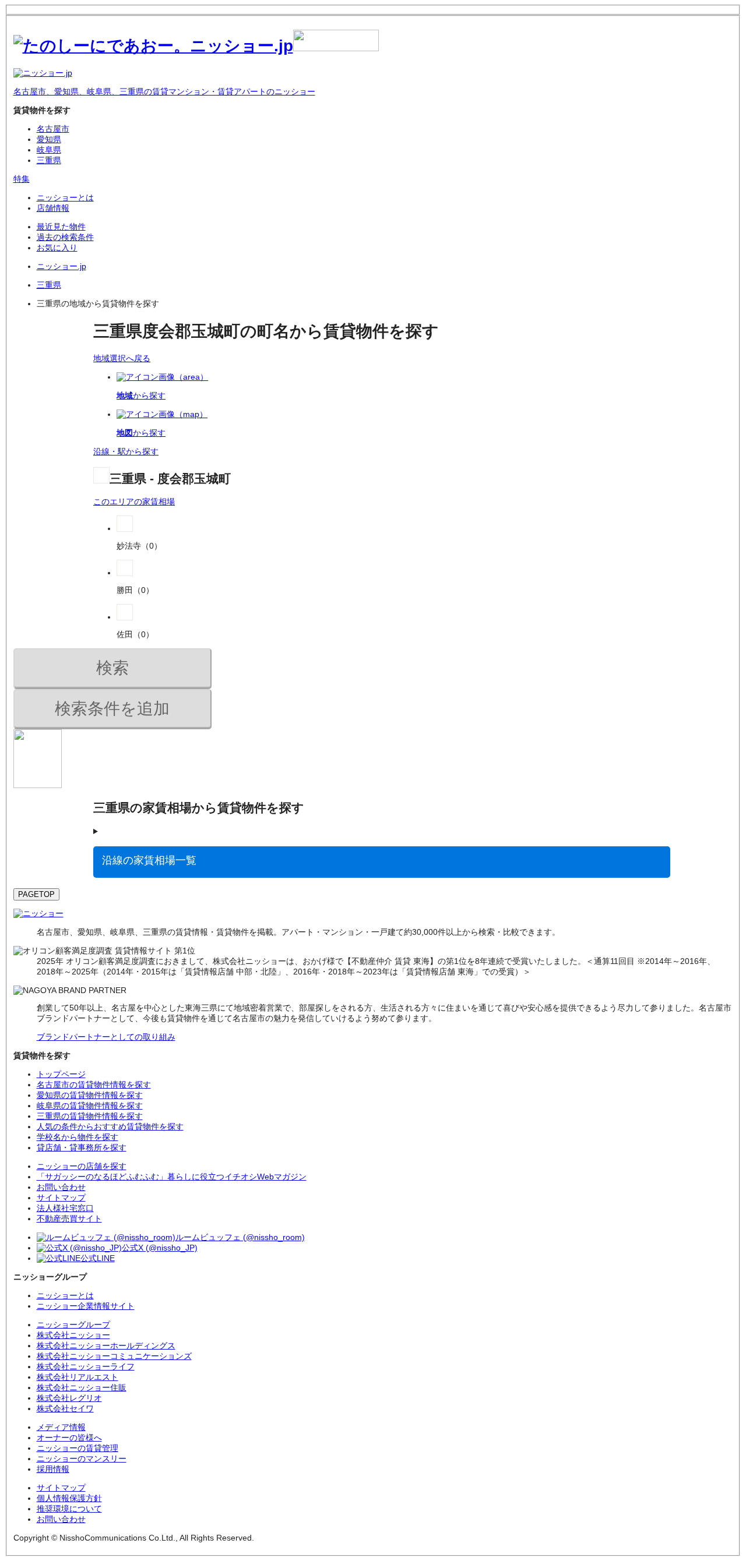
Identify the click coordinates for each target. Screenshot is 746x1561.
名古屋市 (53, 128)
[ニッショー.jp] (196, 46)
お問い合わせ (61, 1519)
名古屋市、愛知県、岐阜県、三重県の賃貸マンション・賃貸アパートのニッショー (164, 91)
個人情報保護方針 (69, 1498)
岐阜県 (49, 149)
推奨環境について (69, 1508)
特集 (21, 178)
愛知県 (49, 139)
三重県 (49, 160)
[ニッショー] (38, 913)
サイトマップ (61, 1487)
